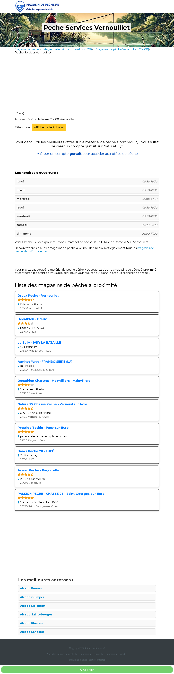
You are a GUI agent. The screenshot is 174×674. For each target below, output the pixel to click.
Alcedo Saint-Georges (36, 614)
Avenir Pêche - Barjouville (38, 470)
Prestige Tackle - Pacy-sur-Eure (43, 427)
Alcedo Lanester (32, 631)
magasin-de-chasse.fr (92, 654)
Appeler (88, 669)
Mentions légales (78, 659)
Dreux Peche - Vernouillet (38, 295)
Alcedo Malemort (32, 605)
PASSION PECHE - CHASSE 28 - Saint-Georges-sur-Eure (61, 493)
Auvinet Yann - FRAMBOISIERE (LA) (45, 361)
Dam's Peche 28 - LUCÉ (36, 451)
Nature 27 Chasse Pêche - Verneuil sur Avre (52, 404)
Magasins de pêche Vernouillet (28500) (122, 49)
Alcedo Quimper (32, 597)
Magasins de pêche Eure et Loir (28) (67, 49)
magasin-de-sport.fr (117, 654)
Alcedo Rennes (31, 588)
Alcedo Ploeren (31, 623)
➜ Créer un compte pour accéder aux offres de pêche (87, 154)
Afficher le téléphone (48, 127)
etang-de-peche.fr (67, 654)
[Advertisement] (87, 84)
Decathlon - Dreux (32, 319)
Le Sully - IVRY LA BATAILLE (39, 342)
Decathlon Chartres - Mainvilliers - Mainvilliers (54, 380)
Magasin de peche (27, 49)
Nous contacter (97, 659)
